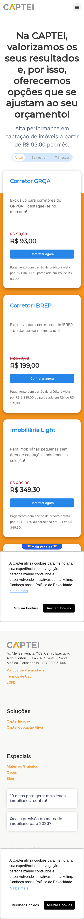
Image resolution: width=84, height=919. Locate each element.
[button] (77, 7)
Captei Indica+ (18, 721)
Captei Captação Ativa (25, 727)
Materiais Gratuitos (22, 766)
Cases (12, 772)
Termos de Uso (19, 676)
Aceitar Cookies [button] (59, 905)
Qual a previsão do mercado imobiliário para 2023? (36, 821)
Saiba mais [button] (19, 888)
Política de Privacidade (25, 670)
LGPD (11, 682)
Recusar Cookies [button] (25, 905)
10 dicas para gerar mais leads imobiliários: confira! (38, 798)
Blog (10, 778)
